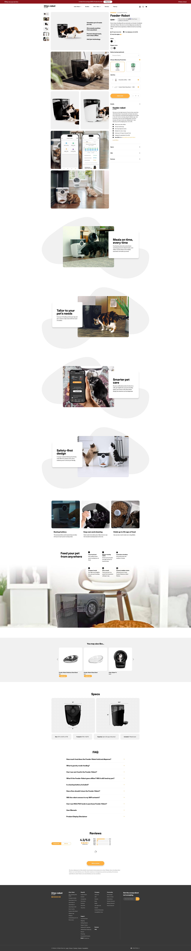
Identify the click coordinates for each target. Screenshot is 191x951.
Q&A (66, 843)
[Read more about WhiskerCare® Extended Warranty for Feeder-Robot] (139, 60)
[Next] (133, 659)
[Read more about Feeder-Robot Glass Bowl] (138, 87)
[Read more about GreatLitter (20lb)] (138, 80)
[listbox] (125, 41)
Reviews (112, 159)
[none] (95, 7)
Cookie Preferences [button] (99, 910)
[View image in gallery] (80, 31)
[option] (111, 41)
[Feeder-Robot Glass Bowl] (70, 659)
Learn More (115, 140)
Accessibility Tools (99, 912)
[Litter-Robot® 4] (95, 659)
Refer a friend (183, 2)
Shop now (107, 1)
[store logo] (50, 6)
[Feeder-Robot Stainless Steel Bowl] (120, 659)
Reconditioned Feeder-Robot (128, 137)
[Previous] (58, 659)
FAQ (111, 153)
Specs (112, 147)
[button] (142, 6)
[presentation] (93, 916)
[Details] (120, 34)
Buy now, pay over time (12, 2)
